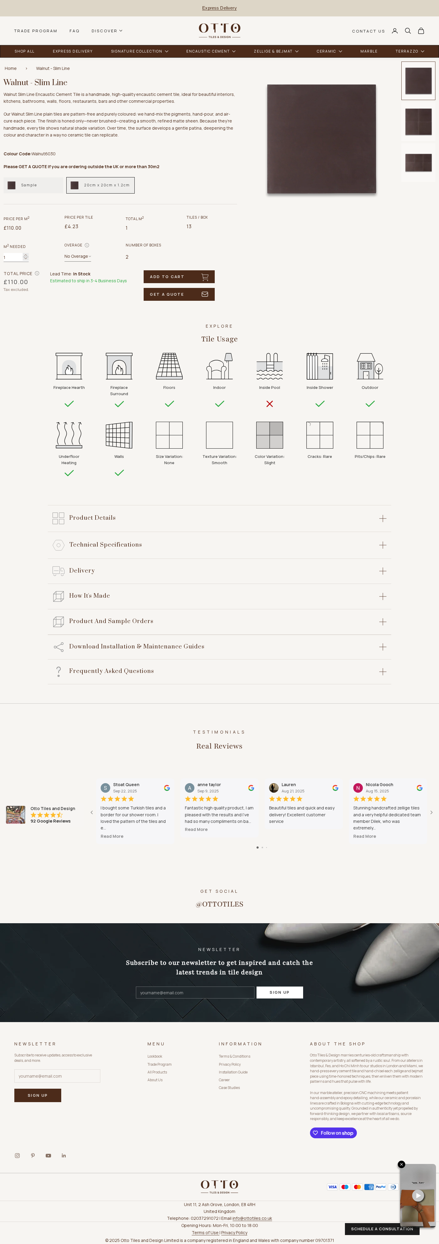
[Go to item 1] (418, 81)
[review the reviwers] (167, 788)
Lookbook (155, 1056)
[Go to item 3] (418, 162)
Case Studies (229, 1087)
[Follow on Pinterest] (33, 1156)
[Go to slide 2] (262, 847)
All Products (157, 1072)
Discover (105, 31)
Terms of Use (206, 1232)
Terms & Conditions (234, 1056)
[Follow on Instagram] (17, 1156)
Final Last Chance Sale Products (219, 7)
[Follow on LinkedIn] (64, 1156)
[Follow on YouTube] (48, 1156)
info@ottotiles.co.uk (252, 1218)
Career (224, 1079)
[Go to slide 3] (266, 847)
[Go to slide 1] (258, 847)
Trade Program (36, 31)
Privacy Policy (230, 1064)
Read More (112, 836)
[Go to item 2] (418, 121)
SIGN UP (280, 992)
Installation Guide (233, 1072)
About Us (155, 1079)
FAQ (75, 31)
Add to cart (167, 276)
